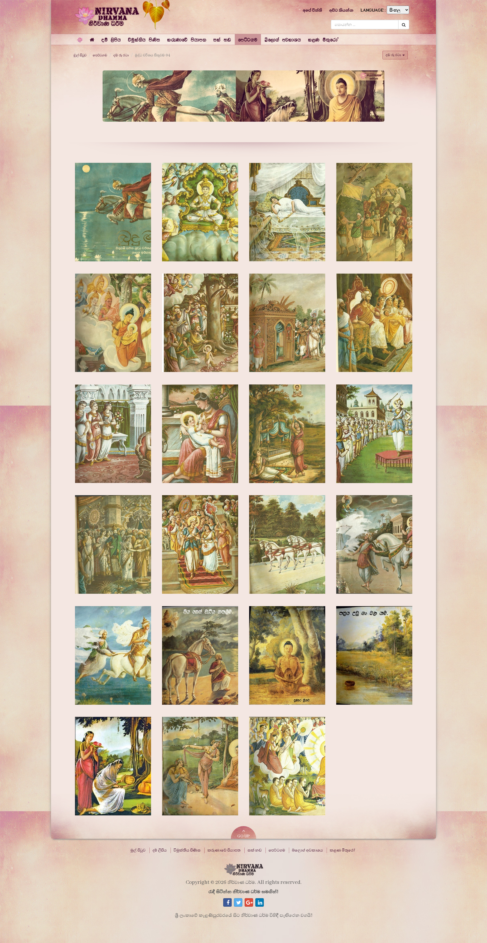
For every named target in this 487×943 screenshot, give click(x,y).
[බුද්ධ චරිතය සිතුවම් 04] (113, 212)
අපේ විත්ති (312, 10)
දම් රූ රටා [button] (394, 54)
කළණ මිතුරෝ (342, 850)
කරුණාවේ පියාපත (224, 850)
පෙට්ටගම (100, 55)
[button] (111, 39)
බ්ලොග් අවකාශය (307, 850)
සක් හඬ (254, 850)
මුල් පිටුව (80, 55)
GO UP (243, 836)
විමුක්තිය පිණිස (187, 850)
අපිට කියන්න (341, 10)
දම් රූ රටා (121, 55)
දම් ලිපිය (159, 850)
